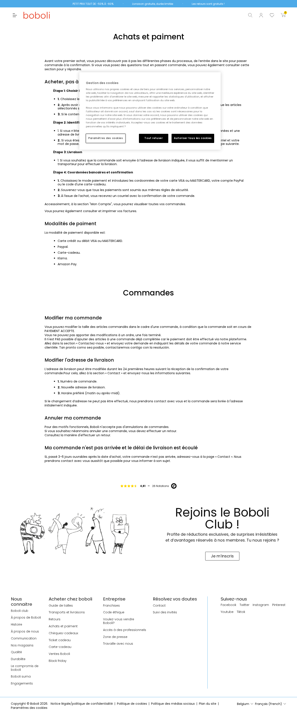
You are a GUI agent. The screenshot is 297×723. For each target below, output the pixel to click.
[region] (150, 110)
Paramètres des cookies (105, 138)
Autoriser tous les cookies (193, 138)
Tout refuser (153, 138)
